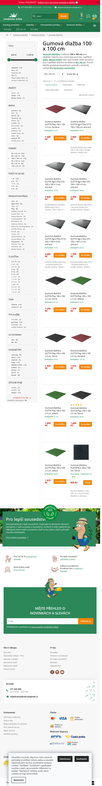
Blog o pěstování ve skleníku (15, 724)
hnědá (15, 123)
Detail (87, 482)
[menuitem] (12, 24)
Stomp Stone (18, 229)
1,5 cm (15, 277)
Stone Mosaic (18, 216)
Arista (15, 231)
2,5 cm (15, 267)
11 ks (14, 183)
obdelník (16, 307)
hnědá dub (17, 141)
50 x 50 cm (17, 153)
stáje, (45, 59)
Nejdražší (81, 85)
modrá (15, 128)
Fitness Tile (17, 244)
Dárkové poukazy (11, 734)
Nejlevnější (67, 85)
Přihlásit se (86, 621)
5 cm (14, 274)
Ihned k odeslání (19, 80)
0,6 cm (15, 262)
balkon (15, 367)
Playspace (16, 241)
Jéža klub (7, 652)
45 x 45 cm (17, 163)
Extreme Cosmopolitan (22, 226)
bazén (15, 375)
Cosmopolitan (18, 219)
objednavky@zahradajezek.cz (24, 696)
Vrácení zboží (9, 669)
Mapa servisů (9, 730)
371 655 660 (15, 689)
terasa (15, 370)
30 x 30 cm (17, 161)
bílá (14, 113)
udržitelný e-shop (67, 559)
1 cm (14, 284)
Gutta (15, 95)
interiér (15, 360)
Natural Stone (18, 224)
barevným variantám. (64, 68)
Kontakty (34, 29)
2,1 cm (15, 289)
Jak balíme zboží (10, 662)
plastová (16, 324)
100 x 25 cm (17, 166)
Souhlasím (81, 759)
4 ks (14, 181)
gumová (16, 322)
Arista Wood (17, 239)
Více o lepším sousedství (16, 537)
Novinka (15, 73)
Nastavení (19, 780)
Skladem (16, 68)
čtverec (16, 304)
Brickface (16, 221)
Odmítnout (65, 759)
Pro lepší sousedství (58, 659)
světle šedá (17, 133)
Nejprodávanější (19, 78)
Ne (13, 342)
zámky (15, 387)
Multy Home (17, 98)
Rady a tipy (8, 720)
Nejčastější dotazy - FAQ (14, 656)
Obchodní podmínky (12, 717)
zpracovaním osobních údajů (44, 627)
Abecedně (68, 90)
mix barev (16, 126)
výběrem (78, 568)
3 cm (14, 269)
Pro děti (15, 319)
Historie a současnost (59, 656)
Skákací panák (18, 211)
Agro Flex (16, 204)
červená (16, 118)
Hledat (63, 16)
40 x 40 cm (17, 156)
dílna (15, 357)
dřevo (15, 120)
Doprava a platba (11, 659)
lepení (15, 392)
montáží (63, 571)
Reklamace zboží (10, 666)
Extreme (16, 246)
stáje (15, 362)
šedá (14, 136)
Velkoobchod (55, 666)
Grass (15, 234)
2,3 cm (15, 282)
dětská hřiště (55, 59)
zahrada (16, 355)
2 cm (14, 264)
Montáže (7, 29)
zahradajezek (57, 673)
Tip (13, 75)
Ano (14, 340)
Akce (14, 70)
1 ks (14, 178)
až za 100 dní (19, 569)
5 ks (14, 186)
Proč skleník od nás (12, 727)
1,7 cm (15, 279)
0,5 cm (15, 287)
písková (15, 131)
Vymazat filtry (20, 397)
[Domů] (7, 35)
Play (14, 209)
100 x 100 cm (18, 158)
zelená (15, 138)
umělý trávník (18, 327)
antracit (15, 110)
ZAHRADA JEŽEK (52, 673)
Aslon (15, 93)
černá (15, 115)
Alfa (14, 201)
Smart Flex (17, 214)
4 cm (14, 272)
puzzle (15, 390)
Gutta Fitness (18, 236)
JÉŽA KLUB (21, 29)
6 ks (14, 188)
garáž (15, 372)
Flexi (14, 206)
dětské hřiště (18, 365)
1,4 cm (15, 292)
